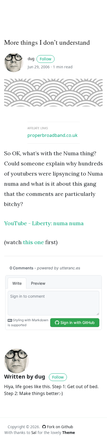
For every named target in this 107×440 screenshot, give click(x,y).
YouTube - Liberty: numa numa (44, 223)
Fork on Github (59, 426)
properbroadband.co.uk (52, 135)
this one (33, 242)
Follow (45, 58)
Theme (68, 432)
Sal (33, 432)
